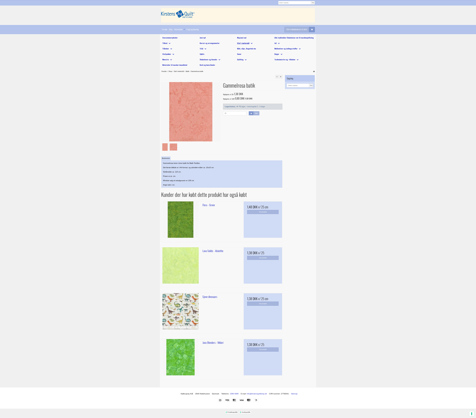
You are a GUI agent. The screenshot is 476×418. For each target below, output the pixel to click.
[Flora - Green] (180, 220)
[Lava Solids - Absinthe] (180, 266)
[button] (277, 76)
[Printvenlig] (314, 71)
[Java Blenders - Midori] (180, 358)
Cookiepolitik (245, 412)
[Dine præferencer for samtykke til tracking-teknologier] (471, 413)
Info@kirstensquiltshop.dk (257, 394)
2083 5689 (234, 394)
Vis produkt (263, 212)
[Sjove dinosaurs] (180, 312)
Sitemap (294, 394)
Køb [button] (256, 113)
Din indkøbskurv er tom (297, 29)
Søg (313, 2)
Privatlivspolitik (232, 412)
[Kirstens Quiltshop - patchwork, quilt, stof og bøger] (238, 15)
